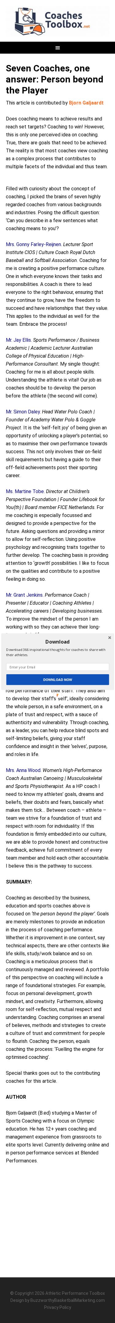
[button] (57, 641)
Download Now (57, 679)
